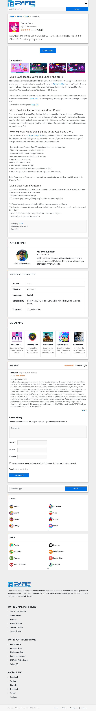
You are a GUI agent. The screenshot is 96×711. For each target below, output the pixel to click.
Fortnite (13, 619)
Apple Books (15, 644)
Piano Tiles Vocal (17, 344)
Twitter (13, 681)
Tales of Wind (15, 631)
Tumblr (13, 693)
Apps (12, 537)
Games (19, 16)
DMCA (64, 708)
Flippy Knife (35, 105)
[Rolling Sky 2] (48, 336)
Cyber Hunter (15, 615)
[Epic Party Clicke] (64, 336)
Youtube (13, 697)
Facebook (14, 677)
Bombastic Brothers (18, 656)
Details (16, 355)
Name (12, 442)
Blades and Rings (17, 652)
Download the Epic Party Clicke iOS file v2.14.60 (63, 350)
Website (12, 457)
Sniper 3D (14, 664)
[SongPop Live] (32, 336)
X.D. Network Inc (59, 84)
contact (84, 708)
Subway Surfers (16, 627)
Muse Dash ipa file (35, 135)
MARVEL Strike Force (19, 660)
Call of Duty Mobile (18, 611)
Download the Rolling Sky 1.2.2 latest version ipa (48, 350)
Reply (84, 410)
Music (27, 16)
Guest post (74, 708)
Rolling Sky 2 (48, 344)
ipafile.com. (34, 99)
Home (12, 16)
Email (12, 449)
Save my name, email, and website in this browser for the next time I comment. (44, 463)
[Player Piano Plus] (79, 336)
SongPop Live (32, 344)
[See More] (48, 530)
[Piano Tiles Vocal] (17, 336)
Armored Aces (16, 648)
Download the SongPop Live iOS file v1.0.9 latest (32, 350)
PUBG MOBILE (16, 623)
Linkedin (13, 685)
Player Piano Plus (80, 344)
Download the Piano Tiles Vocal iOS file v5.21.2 (17, 350)
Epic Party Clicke (63, 344)
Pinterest (14, 689)
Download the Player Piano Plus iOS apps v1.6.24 (79, 350)
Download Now (48, 51)
